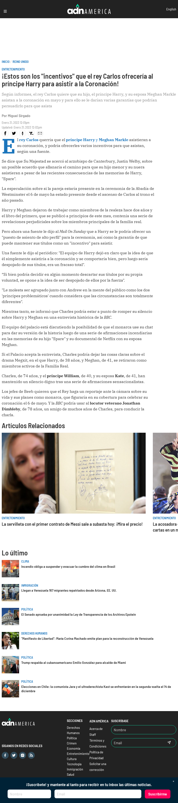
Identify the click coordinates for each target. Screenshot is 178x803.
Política (27, 609)
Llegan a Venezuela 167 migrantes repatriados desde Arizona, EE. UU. (69, 590)
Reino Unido (21, 62)
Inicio (6, 62)
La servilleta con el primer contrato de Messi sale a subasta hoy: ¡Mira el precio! (72, 524)
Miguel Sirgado (19, 115)
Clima (25, 561)
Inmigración (29, 585)
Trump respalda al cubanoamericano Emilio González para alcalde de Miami (73, 662)
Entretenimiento (13, 69)
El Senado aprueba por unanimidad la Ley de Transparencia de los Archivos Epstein (78, 614)
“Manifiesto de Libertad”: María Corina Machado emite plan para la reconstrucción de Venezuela (87, 638)
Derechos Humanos (34, 633)
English (171, 9)
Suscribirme (157, 794)
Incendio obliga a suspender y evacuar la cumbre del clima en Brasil (68, 566)
